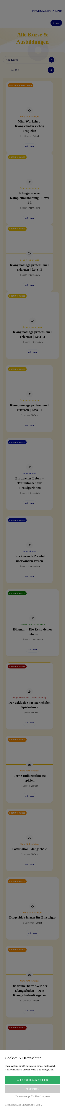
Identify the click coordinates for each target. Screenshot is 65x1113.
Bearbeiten (32, 1089)
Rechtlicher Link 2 (33, 1104)
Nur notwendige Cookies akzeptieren (32, 1096)
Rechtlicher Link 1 (14, 1104)
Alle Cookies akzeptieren (32, 1080)
